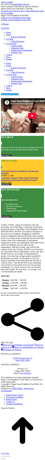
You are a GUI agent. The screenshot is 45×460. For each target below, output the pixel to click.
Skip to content (7, 2)
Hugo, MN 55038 (22, 360)
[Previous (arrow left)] (2, 458)
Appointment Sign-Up (10, 94)
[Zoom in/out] (9, 456)
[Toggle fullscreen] (7, 456)
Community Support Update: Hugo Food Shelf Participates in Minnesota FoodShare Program (19, 179)
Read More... (6, 156)
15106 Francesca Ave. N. (22, 358)
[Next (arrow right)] (5, 458)
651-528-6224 (25, 373)
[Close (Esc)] (2, 456)
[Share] (5, 456)
